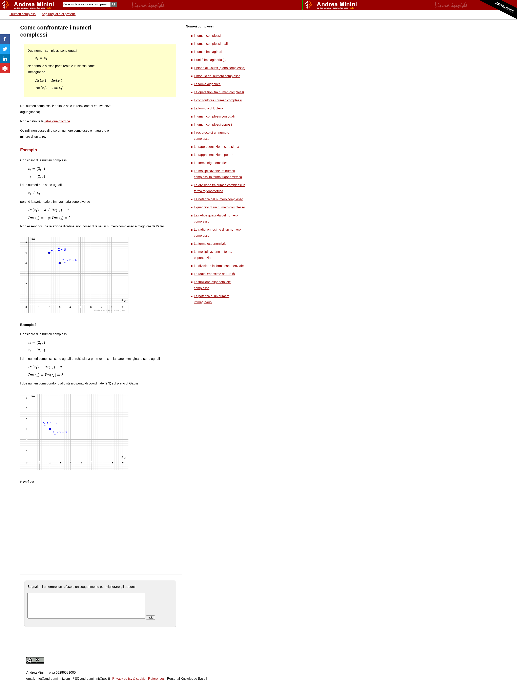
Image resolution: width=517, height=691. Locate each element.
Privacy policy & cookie (129, 678)
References (156, 678)
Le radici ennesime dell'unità (214, 274)
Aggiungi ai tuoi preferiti (59, 14)
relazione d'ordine (57, 121)
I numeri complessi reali (211, 43)
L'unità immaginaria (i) (210, 60)
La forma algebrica (207, 84)
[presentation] (41, 58)
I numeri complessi (22, 14)
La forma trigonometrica (211, 163)
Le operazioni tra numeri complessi (219, 92)
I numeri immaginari (208, 52)
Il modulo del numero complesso (217, 76)
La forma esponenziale (210, 243)
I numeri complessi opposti (213, 124)
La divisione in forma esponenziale (219, 266)
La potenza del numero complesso (218, 199)
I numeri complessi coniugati (214, 116)
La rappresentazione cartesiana (216, 146)
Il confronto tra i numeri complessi (218, 100)
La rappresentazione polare (213, 154)
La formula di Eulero (208, 108)
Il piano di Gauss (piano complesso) (219, 68)
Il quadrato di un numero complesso (219, 207)
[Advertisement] (143, 84)
